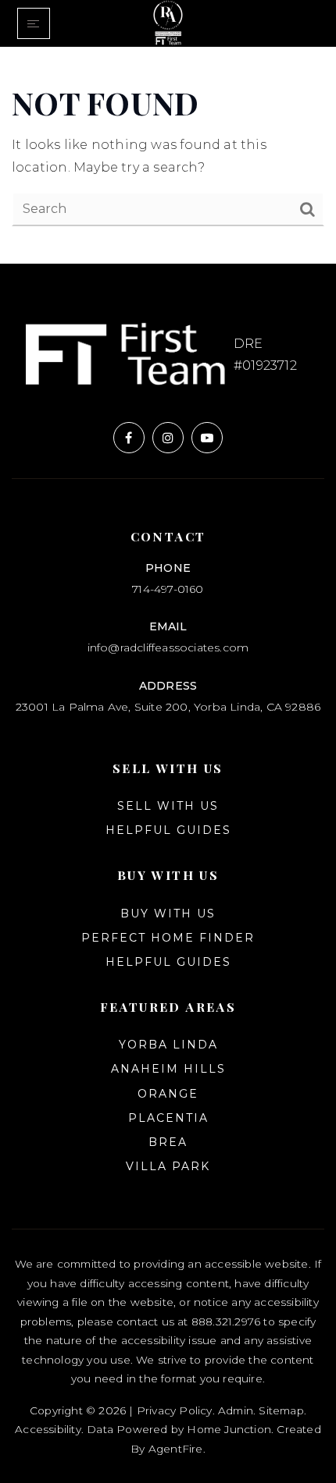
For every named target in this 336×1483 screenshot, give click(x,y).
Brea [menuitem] (168, 1142)
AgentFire (175, 1448)
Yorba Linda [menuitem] (168, 1045)
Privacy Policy (175, 1410)
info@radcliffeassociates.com (168, 647)
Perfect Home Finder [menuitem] (168, 938)
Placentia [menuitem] (168, 1118)
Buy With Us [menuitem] (168, 913)
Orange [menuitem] (168, 1094)
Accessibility (48, 1429)
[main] (168, 155)
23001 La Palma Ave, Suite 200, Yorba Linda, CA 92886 (168, 707)
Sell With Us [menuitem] (168, 806)
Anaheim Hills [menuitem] (168, 1069)
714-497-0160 (167, 589)
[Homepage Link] (168, 22)
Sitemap (281, 1410)
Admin (235, 1410)
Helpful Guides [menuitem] (168, 830)
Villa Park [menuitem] (168, 1166)
